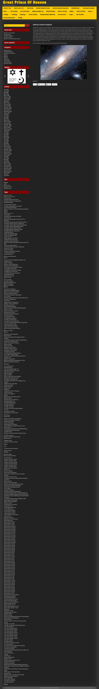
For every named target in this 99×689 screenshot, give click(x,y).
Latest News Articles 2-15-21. (11, 514)
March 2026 (6, 95)
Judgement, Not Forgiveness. (11, 241)
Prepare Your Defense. (9, 393)
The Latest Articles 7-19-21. (11, 635)
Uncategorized (7, 62)
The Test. (6, 409)
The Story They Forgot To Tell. (11, 642)
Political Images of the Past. (11, 599)
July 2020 (6, 156)
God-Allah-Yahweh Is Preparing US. (61, 8)
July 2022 (6, 131)
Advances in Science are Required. (12, 418)
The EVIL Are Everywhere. (10, 319)
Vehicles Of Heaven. (9, 276)
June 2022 (6, 133)
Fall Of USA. (7, 214)
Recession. (7, 609)
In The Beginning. (8, 508)
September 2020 (8, 153)
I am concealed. (14, 11)
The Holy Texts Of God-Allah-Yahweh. (13, 408)
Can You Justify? (8, 471)
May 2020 (6, 159)
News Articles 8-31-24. (9, 584)
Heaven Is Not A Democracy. (11, 264)
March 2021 (6, 145)
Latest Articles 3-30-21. (10, 511)
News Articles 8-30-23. (9, 583)
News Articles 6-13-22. (9, 567)
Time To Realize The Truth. (10, 325)
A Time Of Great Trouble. (10, 204)
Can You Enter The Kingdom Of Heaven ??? (15, 260)
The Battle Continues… (10, 351)
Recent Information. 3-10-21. (11, 310)
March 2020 (6, 162)
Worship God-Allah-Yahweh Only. (47, 14)
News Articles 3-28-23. (9, 551)
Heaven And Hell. (8, 262)
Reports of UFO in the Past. (11, 441)
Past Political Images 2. (10, 597)
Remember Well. (8, 613)
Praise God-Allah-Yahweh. (10, 600)
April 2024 (6, 101)
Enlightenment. (8, 261)
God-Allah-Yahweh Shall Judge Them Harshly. (15, 225)
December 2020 (7, 149)
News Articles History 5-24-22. (11, 594)
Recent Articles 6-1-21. (9, 604)
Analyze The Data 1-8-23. (10, 460)
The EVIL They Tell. (9, 407)
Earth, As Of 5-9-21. (9, 372)
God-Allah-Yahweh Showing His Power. (13, 226)
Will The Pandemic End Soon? (11, 361)
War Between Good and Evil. (11, 412)
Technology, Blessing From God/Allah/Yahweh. (15, 428)
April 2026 (6, 94)
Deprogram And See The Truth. (11, 370)
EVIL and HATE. (8, 375)
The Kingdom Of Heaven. (10, 268)
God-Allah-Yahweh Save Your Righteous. (14, 223)
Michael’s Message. (50, 11)
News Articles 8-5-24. (9, 586)
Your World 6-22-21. (9, 682)
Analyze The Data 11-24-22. (11, 462)
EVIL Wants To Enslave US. (10, 379)
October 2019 (7, 169)
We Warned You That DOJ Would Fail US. (14, 674)
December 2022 (7, 124)
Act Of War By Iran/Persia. (10, 207)
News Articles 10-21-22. (10, 530)
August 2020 (7, 155)
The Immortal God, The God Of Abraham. (14, 246)
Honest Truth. (7, 388)
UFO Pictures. (7, 655)
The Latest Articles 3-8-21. (10, 631)
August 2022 (7, 130)
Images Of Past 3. (8, 505)
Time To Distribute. (9, 652)
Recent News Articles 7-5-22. (11, 607)
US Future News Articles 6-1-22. (12, 660)
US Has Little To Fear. (9, 661)
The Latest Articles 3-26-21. (11, 629)
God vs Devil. (7, 296)
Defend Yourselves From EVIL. (11, 292)
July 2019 (6, 174)
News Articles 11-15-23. (10, 536)
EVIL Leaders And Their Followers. (12, 376)
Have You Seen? (8, 503)
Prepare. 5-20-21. (8, 309)
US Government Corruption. (11, 448)
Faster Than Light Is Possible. (11, 342)
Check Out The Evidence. (10, 472)
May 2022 (6, 134)
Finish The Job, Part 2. (19, 8)
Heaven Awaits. (8, 344)
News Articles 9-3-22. (9, 593)
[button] (5, 76)
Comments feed (8, 186)
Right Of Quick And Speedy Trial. (12, 396)
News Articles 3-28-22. (9, 549)
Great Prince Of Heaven (25, 2)
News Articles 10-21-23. (10, 532)
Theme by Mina (56, 687)
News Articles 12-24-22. (10, 542)
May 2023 (6, 117)
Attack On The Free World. (10, 468)
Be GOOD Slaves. (8, 367)
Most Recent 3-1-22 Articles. (11, 519)
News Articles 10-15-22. (10, 529)
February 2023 (7, 121)
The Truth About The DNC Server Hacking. (14, 645)
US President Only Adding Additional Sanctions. (16, 664)
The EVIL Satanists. (33, 14)
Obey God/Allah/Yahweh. (10, 306)
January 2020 (7, 165)
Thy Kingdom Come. (9, 274)
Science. (90, 11)
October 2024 (7, 98)
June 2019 (6, 175)
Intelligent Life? (8, 440)
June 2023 (6, 115)
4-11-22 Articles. (8, 457)
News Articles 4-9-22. (9, 558)
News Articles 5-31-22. (9, 565)
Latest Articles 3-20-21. (10, 510)
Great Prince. (7, 300)
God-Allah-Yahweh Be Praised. (43, 8)
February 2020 (7, 163)
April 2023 (6, 118)
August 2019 (7, 172)
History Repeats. (8, 386)
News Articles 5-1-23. (9, 561)
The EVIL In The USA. (9, 623)
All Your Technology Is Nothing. (12, 420)
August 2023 (7, 113)
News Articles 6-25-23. (9, 572)
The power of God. (8, 248)
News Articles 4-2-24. (9, 555)
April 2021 (6, 143)
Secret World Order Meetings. (11, 618)
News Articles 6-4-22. (9, 577)
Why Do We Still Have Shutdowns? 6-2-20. (14, 360)
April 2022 (6, 136)
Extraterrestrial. (62, 14)
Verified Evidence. (8, 254)
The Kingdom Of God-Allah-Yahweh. (13, 267)
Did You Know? (8, 481)
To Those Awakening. (9, 252)
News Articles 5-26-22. (9, 562)
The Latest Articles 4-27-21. (11, 632)
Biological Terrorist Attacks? (11, 334)
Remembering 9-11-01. (9, 312)
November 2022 (7, 126)
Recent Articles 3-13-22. (10, 603)
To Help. (6, 654)
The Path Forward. (8, 639)
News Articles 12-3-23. (9, 543)
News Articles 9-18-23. (9, 590)
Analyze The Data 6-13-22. (10, 465)
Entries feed (7, 185)
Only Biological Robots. (10, 596)
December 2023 (7, 107)
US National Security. (9, 663)
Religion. (72, 11)
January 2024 (7, 105)
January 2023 (7, 123)
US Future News (8, 63)
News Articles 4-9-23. (9, 559)
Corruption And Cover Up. (10, 476)
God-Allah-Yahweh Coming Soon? (12, 491)
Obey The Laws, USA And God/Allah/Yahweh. (15, 308)
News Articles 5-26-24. (9, 564)
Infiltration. (7, 389)
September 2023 (8, 111)
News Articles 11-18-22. (10, 538)
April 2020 (6, 161)
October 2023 (7, 110)
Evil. (5, 446)
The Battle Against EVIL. (10, 402)
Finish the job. (30, 8)
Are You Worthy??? (9, 366)
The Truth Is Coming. (9, 648)
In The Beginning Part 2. (10, 507)
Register (6, 182)
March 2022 (6, 137)
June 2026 (6, 91)
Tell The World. (8, 619)
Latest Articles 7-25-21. (10, 513)
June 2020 (6, 158)
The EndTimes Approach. (10, 318)
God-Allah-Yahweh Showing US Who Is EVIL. (15, 498)
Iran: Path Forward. (24, 11)
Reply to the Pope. (81, 11)
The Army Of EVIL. (8, 315)
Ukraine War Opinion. (9, 657)
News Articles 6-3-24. (9, 575)
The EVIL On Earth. (9, 405)
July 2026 (6, 89)
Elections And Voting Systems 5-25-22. (13, 484)
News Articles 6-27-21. (9, 574)
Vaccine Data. (7, 673)
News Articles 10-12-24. (10, 526)
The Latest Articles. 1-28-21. (11, 638)
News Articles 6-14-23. (9, 568)
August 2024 (7, 99)
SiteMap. (20, 17)
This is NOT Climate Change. (11, 354)
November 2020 (7, 150)
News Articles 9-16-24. (9, 588)
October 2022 (7, 127)
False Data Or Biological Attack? (12, 487)
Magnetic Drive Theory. (10, 347)
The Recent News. (8, 641)
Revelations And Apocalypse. (11, 313)
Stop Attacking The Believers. (11, 399)
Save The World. (80, 14)
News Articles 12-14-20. (10, 540)
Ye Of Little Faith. (8, 677)
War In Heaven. (8, 277)
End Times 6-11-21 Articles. (11, 293)
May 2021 (6, 142)
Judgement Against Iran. (38, 11)
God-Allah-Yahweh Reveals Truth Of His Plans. (15, 222)
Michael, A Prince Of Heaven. (11, 265)
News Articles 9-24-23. (9, 591)
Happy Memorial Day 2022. (10, 500)
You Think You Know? (9, 680)
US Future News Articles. (9, 17)
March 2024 (6, 102)
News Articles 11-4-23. (9, 539)
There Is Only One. (8, 249)
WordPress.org (7, 188)
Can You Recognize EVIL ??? (11, 369)
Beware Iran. (7, 469)
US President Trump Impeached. (12, 671)
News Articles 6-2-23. (9, 571)
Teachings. (5, 14)
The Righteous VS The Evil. (11, 271)
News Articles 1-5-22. (9, 523)
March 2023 (6, 120)
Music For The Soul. (62, 11)
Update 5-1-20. (7, 658)
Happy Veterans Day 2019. (10, 501)
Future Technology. (9, 423)
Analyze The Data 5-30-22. (10, 463)
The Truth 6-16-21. (8, 644)
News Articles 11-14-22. (10, 535)
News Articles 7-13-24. (9, 581)
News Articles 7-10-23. (9, 580)
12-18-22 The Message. (10, 289)
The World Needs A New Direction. (12, 353)
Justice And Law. (8, 392)
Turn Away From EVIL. (9, 411)
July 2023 (6, 114)
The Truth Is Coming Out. (10, 647)
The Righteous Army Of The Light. (12, 270)
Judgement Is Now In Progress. (12, 391)
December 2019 (7, 166)
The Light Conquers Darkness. (11, 321)
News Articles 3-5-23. (9, 552)
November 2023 (7, 108)
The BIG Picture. (8, 431)
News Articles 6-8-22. (9, 578)
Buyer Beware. (7, 335)
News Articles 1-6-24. (9, 524)
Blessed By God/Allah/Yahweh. (11, 290)
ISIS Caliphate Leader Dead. (11, 238)
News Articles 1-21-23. (9, 521)
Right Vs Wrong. (8, 615)
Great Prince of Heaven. (10, 53)
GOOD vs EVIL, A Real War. (10, 383)
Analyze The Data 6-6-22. (10, 466)
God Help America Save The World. (12, 216)
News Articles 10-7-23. (9, 533)
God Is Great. (7, 217)
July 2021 (6, 139)
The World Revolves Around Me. (12, 273)
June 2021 (6, 140)
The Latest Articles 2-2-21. (10, 628)
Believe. (6, 211)
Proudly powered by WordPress (46, 687)
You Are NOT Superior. (9, 679)
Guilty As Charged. (8, 385)
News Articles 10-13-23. (10, 527)
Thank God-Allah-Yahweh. (10, 245)
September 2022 (8, 129)
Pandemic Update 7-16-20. (10, 348)
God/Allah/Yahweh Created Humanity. (13, 229)
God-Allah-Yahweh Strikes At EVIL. (12, 228)
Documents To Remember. (10, 482)
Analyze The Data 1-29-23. (10, 459)
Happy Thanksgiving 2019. (10, 233)
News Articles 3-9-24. (9, 554)
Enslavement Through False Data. (12, 485)
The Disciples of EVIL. (9, 316)
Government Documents (88, 8)
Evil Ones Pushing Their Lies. (11, 377)
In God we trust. (8, 236)
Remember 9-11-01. (9, 610)
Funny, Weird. (7, 488)
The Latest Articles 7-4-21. (10, 636)
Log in (5, 183)
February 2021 (7, 146)
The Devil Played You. (9, 404)
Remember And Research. (10, 612)
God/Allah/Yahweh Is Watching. (12, 230)
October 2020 (7, 152)
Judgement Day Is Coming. (11, 239)
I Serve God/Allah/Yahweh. (10, 235)
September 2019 (8, 171)
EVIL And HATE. (8, 373)
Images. (71, 14)
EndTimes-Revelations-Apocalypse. (13, 294)
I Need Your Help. (8, 345)
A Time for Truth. (7, 8)
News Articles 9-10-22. (9, 587)
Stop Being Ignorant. (9, 401)
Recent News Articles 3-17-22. (11, 606)
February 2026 (7, 97)
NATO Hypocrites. (8, 520)
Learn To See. (7, 516)
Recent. (6, 395)
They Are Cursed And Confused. (12, 251)
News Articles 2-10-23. (9, 545)
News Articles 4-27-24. (9, 556)
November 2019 (7, 168)
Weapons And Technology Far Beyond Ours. (15, 433)
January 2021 (7, 147)
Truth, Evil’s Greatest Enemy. (11, 326)
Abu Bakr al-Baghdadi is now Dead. (13, 206)
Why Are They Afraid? (9, 358)
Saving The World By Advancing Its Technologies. (16, 616)
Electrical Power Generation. (11, 341)
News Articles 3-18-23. (9, 548)
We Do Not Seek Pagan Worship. (12, 328)
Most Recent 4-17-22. (9, 305)
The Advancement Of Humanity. (12, 430)
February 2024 (7, 104)
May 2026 (6, 92)
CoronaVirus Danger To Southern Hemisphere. (15, 340)
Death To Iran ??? (8, 213)
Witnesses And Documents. (11, 676)
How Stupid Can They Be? (10, 424)
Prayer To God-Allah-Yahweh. (11, 602)
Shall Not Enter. (8, 398)
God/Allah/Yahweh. (75, 8)
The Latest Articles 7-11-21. (11, 634)
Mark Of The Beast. (9, 517)
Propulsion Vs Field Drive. (10, 350)
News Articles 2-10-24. (9, 546)
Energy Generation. (9, 421)
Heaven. (5, 11)
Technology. (14, 14)
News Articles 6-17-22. (9, 570)
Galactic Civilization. (9, 489)
